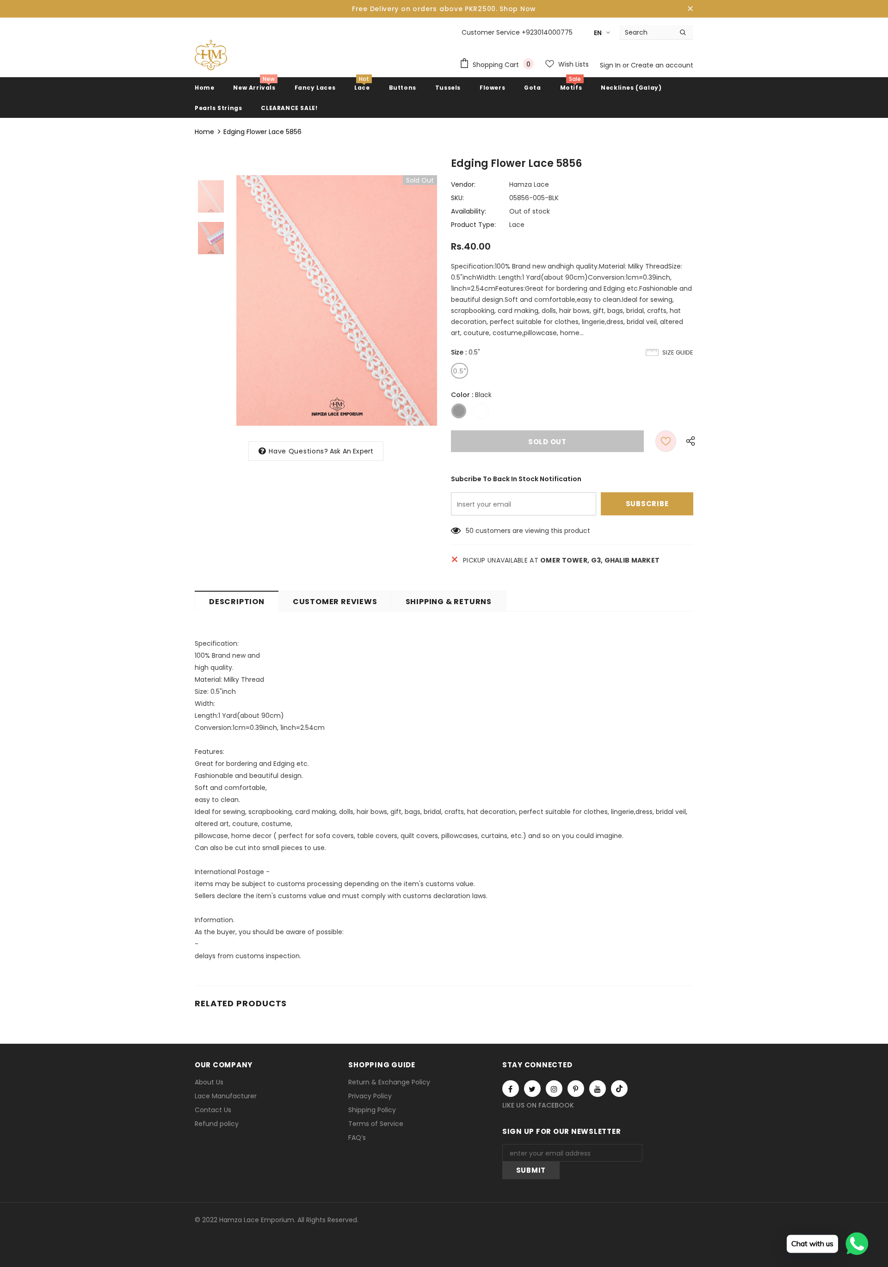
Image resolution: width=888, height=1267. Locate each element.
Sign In (611, 65)
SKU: (457, 197)
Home (204, 131)
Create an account (662, 65)
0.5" (459, 371)
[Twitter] (532, 1088)
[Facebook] (510, 1088)
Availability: (468, 211)
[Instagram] (554, 1088)
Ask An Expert (352, 451)
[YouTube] (597, 1088)
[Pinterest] (575, 1088)
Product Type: (473, 224)
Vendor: (463, 184)
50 (470, 530)
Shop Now (518, 8)
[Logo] (211, 55)
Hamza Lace (529, 184)
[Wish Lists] (665, 441)
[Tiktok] (619, 1088)
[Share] (688, 441)
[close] (690, 8)
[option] (336, 300)
